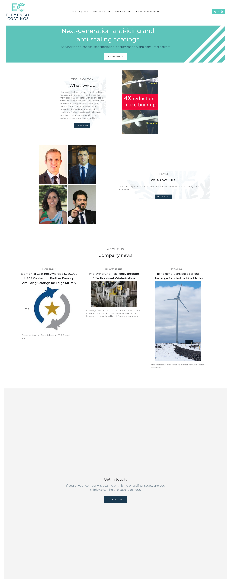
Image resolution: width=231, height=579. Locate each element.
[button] (80, 11)
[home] (18, 11)
